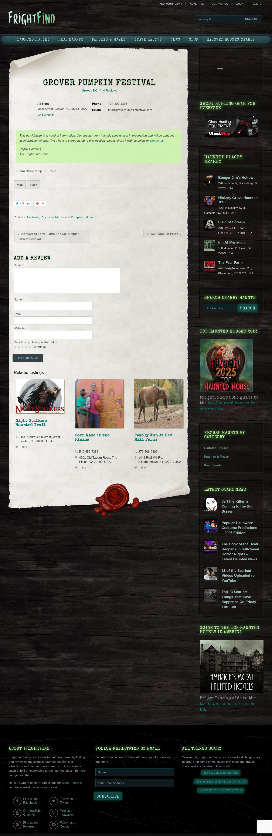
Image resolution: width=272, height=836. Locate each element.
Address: (44, 103)
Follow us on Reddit (68, 824)
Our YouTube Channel (32, 812)
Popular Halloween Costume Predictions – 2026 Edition (239, 528)
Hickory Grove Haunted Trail (238, 200)
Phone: (97, 103)
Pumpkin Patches (82, 217)
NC (95, 90)
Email (19, 314)
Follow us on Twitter (68, 800)
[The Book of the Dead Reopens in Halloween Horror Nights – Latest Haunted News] (210, 552)
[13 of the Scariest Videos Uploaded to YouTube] (210, 579)
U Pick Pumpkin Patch (162, 233)
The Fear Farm (230, 263)
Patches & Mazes (109, 40)
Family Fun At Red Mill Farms (153, 437)
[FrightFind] (48, 18)
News (175, 40)
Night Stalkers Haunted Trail (31, 423)
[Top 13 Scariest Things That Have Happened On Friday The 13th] (210, 600)
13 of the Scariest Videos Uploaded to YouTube (238, 576)
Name (19, 299)
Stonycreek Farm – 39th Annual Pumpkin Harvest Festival (48, 236)
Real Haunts (71, 40)
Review (19, 265)
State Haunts (148, 40)
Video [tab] (33, 184)
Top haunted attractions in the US (221, 782)
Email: (96, 109)
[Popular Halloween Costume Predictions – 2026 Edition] (210, 531)
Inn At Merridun (231, 242)
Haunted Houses (33, 40)
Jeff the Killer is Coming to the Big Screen (237, 506)
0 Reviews (110, 90)
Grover (86, 90)
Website (19, 328)
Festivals (33, 217)
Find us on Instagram (67, 812)
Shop (193, 40)
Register (257, 4)
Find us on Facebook (30, 800)
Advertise (197, 4)
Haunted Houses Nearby (231, 40)
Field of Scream (231, 222)
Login (240, 4)
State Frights (70, 782)
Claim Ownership (29, 171)
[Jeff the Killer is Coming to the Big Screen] (210, 510)
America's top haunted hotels (221, 790)
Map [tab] (20, 184)
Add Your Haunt (171, 4)
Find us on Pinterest (30, 824)
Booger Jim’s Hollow (235, 178)
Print (52, 171)
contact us (157, 140)
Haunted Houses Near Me (221, 773)
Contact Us (220, 4)
